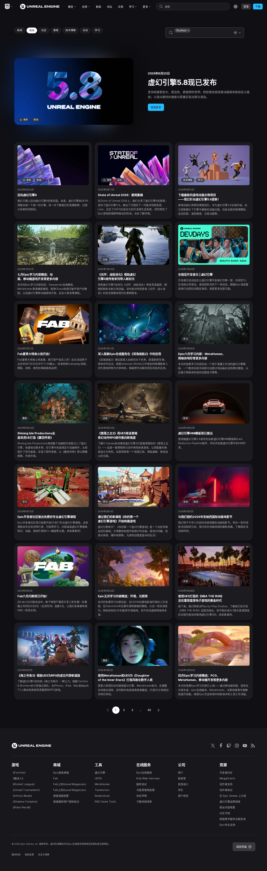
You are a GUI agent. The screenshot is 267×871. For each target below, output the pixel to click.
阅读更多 (156, 107)
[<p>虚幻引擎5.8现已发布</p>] (133, 91)
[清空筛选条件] (235, 32)
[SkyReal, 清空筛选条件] (188, 30)
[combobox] (203, 35)
